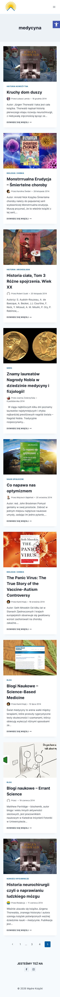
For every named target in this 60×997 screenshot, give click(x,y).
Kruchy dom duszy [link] (24, 92)
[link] (56, 24)
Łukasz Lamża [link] (23, 99)
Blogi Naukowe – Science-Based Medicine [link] (22, 692)
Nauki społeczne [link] (15, 479)
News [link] (9, 368)
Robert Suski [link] (22, 293)
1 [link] (20, 944)
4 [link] (39, 944)
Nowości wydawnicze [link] (18, 879)
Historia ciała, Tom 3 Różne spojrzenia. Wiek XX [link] (29, 281)
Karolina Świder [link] (24, 191)
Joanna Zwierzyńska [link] (26, 398)
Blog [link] (9, 680)
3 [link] (32, 944)
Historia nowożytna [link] (17, 86)
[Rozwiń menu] (54, 7)
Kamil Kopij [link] (21, 602)
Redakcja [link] (21, 903)
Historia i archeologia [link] (18, 269)
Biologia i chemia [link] (15, 173)
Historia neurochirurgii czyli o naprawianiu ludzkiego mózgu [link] (28, 890)
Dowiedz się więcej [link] (19, 122)
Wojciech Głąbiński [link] (25, 497)
